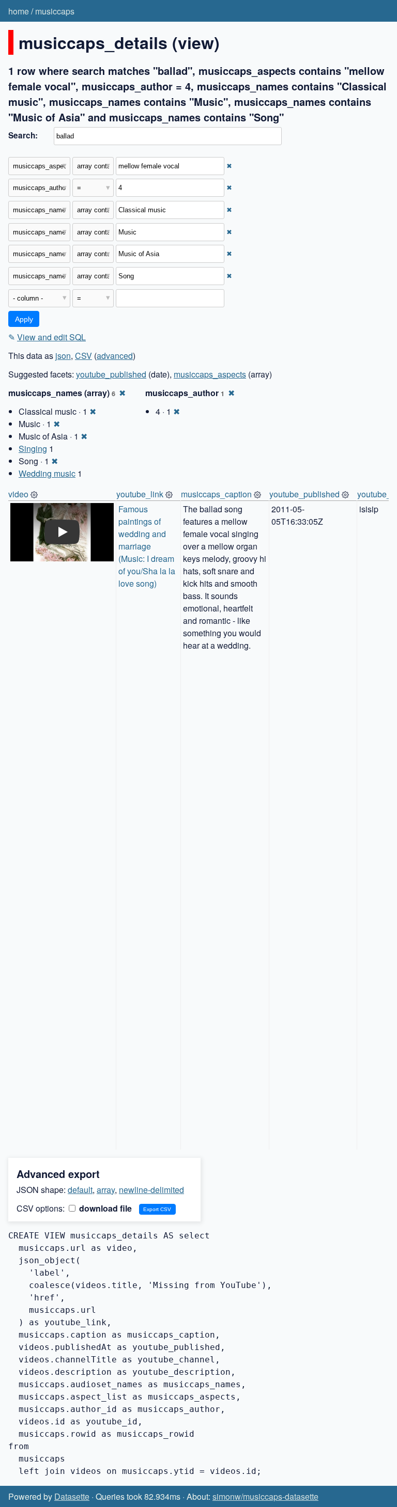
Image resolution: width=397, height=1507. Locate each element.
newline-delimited (151, 1190)
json (63, 356)
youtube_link (139, 494)
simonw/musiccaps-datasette (265, 1496)
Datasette (71, 1496)
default (80, 1190)
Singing (33, 448)
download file (104, 1208)
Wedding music (47, 473)
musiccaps (54, 11)
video (18, 494)
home (18, 11)
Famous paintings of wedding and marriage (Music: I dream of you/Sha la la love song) (147, 546)
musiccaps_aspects (210, 374)
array (106, 1190)
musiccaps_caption (216, 494)
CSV (83, 356)
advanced (115, 356)
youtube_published (111, 374)
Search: (23, 135)
